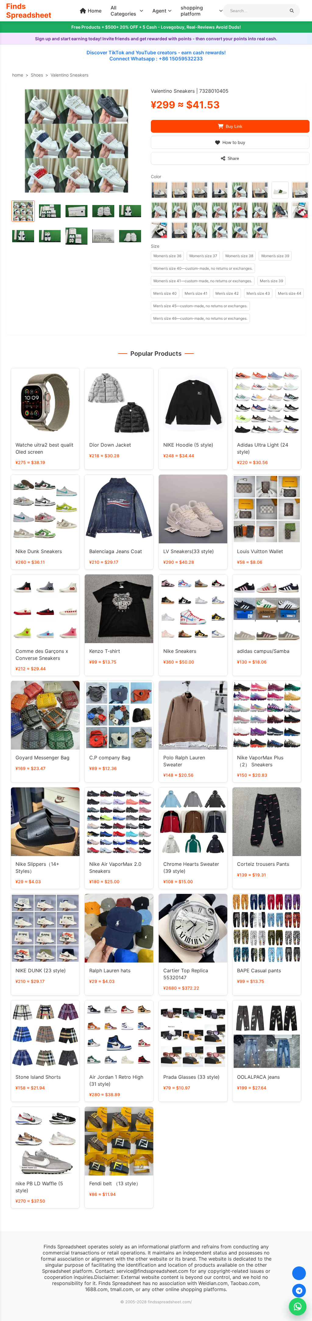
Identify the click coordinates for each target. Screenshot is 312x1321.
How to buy (233, 142)
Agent (159, 11)
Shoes (37, 74)
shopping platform (192, 11)
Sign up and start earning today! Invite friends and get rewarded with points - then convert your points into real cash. (156, 38)
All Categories (123, 11)
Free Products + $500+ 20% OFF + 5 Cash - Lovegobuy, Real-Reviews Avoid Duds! (156, 27)
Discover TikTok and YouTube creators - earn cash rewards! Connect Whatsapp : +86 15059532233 (156, 55)
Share (233, 158)
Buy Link (234, 126)
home (17, 74)
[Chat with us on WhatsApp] (298, 1307)
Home (94, 11)
